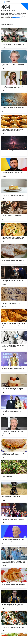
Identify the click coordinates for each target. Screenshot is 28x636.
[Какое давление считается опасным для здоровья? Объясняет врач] (14, 341)
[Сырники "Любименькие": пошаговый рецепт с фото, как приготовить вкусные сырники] (14, 578)
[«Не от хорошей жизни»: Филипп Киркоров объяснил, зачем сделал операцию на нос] (14, 362)
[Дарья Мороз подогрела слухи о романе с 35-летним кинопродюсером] (14, 60)
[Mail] (4, 1)
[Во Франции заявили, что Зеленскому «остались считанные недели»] (14, 168)
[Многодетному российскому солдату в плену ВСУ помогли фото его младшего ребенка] (14, 38)
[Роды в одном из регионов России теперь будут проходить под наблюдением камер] (14, 557)
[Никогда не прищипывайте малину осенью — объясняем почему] (14, 470)
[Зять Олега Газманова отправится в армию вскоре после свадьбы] (14, 535)
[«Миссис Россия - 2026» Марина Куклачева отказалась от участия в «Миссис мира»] (14, 513)
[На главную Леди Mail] (7, 1)
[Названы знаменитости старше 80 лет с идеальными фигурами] (14, 427)
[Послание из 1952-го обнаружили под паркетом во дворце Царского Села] (14, 297)
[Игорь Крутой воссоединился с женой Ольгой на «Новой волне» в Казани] (14, 405)
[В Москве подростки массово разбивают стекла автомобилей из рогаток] (14, 103)
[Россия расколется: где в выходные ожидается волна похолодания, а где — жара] (14, 492)
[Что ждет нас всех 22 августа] (14, 146)
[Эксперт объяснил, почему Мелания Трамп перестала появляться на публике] (14, 81)
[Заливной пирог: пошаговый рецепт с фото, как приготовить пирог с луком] (14, 449)
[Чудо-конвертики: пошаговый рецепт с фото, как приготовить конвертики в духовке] (14, 125)
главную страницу (17, 17)
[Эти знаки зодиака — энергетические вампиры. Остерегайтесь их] (14, 211)
